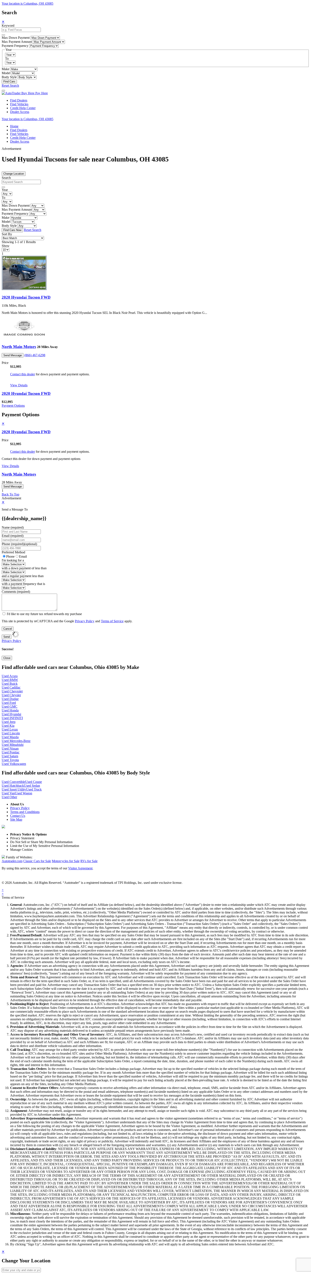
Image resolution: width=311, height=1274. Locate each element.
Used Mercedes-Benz (16, 741)
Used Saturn (10, 756)
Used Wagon (23, 793)
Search (6, 178)
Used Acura (10, 676)
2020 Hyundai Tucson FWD (26, 297)
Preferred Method (13, 552)
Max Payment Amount (17, 41)
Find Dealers (18, 100)
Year (5, 190)
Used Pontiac (10, 752)
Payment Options (13, 405)
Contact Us (17, 815)
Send (6, 636)
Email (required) (12, 535)
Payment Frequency (15, 45)
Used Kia (8, 725)
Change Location (13, 173)
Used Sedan (32, 785)
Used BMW (10, 680)
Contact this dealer (22, 374)
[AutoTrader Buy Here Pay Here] (25, 93)
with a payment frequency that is (23, 584)
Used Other (9, 797)
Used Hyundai (11, 714)
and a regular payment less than (23, 576)
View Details (19, 385)
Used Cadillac (11, 687)
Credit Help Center (23, 108)
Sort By (7, 234)
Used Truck (34, 789)
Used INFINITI (12, 718)
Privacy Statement (22, 838)
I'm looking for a (13, 560)
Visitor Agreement (80, 868)
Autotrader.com (12, 861)
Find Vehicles (19, 104)
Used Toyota (10, 760)
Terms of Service (112, 621)
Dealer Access (19, 112)
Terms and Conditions (25, 812)
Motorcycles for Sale (66, 861)
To (7, 58)
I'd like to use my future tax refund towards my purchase (44, 614)
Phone (19, 544)
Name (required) (13, 527)
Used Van (8, 793)
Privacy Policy (84, 621)
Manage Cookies (21, 849)
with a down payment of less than (24, 568)
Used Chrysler (11, 695)
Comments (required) (16, 591)
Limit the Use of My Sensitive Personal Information (44, 846)
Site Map (16, 819)
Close (6, 658)
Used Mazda (10, 737)
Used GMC (9, 706)
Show (6, 246)
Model (6, 73)
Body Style (9, 77)
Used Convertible (13, 782)
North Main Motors (19, 346)
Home (14, 126)
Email (23, 556)
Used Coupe (33, 782)
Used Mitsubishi (12, 744)
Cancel (7, 628)
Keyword (8, 25)
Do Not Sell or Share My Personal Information (41, 842)
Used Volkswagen (14, 764)
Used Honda (10, 710)
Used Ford (9, 703)
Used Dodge (10, 699)
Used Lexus (10, 729)
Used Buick (10, 683)
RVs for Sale (89, 861)
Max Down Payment (16, 37)
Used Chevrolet (12, 691)
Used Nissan (10, 748)
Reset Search (10, 85)
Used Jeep (8, 722)
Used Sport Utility (14, 789)
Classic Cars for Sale (37, 861)
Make (5, 69)
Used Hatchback (13, 785)
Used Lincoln (11, 733)
